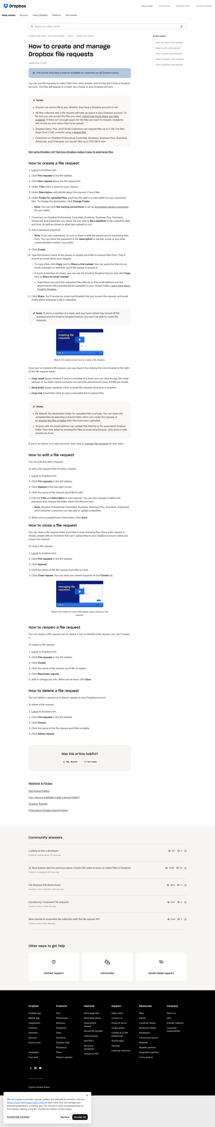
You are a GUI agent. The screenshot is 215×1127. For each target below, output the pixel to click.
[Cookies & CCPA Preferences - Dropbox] (47, 1107)
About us (171, 1013)
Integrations (34, 1023)
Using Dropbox (40, 15)
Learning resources (120, 1050)
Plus (58, 1013)
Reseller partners (147, 1047)
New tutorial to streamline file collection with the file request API (64, 919)
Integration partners (149, 1052)
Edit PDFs (89, 1040)
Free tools (33, 1057)
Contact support (204, 6)
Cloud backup (91, 1036)
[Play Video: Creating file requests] (79, 340)
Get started (71, 15)
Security (33, 1037)
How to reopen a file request (170, 59)
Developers (144, 1032)
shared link (80, 132)
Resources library (147, 1028)
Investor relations (175, 1023)
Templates (34, 1052)
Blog (141, 1013)
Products (56, 15)
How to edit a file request (168, 48)
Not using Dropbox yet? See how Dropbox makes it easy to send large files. (71, 151)
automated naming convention (112, 206)
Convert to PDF (91, 1053)
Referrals (143, 1042)
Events (142, 1018)
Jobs (169, 1018)
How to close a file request (169, 53)
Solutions (33, 1032)
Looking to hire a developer (43, 850)
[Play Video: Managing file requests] (79, 591)
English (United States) (39, 1087)
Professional (62, 1018)
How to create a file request (169, 42)
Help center (147, 6)
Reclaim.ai (61, 1047)
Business (60, 1023)
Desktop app (35, 1013)
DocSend (60, 1037)
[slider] (79, 353)
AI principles (117, 1040)
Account (24, 15)
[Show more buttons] (100, 353)
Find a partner (146, 1057)
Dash (58, 1032)
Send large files (91, 1013)
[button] (32, 26)
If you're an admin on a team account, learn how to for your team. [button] (76, 443)
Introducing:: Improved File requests (49, 902)
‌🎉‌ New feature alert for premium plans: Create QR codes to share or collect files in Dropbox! (80, 867)
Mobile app (34, 1018)
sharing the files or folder (52, 420)
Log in (34, 170)
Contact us (116, 1018)
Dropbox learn (183, 6)
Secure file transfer (93, 1031)
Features (33, 1028)
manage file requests (96, 443)
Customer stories (147, 1023)
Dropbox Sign (63, 1042)
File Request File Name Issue (45, 884)
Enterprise (61, 1028)
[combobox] (107, 26)
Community (164, 6)
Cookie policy (118, 1028)
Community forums (148, 1037)
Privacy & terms (119, 1023)
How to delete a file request (169, 64)
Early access (35, 1042)
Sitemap (115, 1045)
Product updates (64, 1057)
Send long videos (92, 1018)
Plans (59, 1052)
